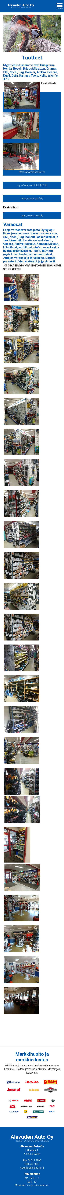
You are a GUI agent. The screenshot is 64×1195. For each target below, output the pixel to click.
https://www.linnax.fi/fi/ (32, 198)
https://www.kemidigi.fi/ (32, 215)
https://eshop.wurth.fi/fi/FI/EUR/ (32, 185)
